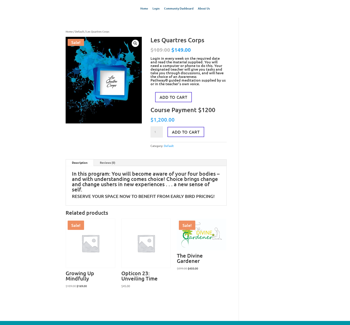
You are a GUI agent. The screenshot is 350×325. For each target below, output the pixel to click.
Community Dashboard (178, 8)
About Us (204, 8)
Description (80, 162)
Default (79, 31)
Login (156, 8)
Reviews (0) (107, 162)
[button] (135, 43)
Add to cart (173, 97)
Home (144, 8)
